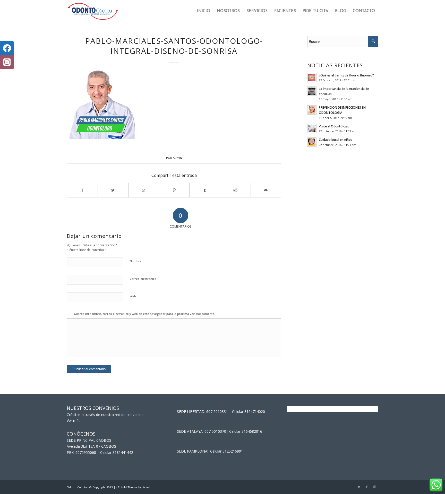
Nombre (135, 261)
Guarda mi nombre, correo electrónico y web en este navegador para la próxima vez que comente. (144, 314)
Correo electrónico (143, 279)
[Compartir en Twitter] (113, 190)
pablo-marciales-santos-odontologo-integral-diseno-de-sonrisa (174, 46)
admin (177, 158)
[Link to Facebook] (367, 487)
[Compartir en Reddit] (235, 190)
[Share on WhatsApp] (144, 190)
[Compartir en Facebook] (82, 190)
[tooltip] (7, 48)
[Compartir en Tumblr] (205, 190)
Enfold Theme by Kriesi (134, 487)
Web (133, 296)
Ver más (73, 420)
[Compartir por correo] (266, 190)
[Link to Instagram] (374, 487)
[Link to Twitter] (359, 487)
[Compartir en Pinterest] (174, 190)
